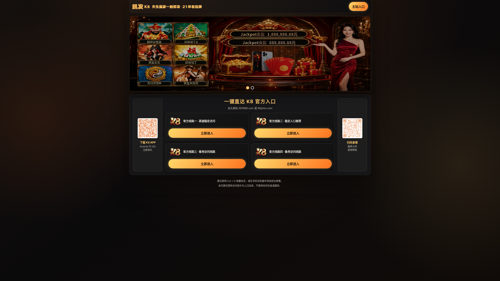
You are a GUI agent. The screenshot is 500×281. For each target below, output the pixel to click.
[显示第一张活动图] (247, 87)
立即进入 (207, 133)
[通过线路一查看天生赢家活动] (250, 53)
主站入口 (358, 7)
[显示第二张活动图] (252, 87)
